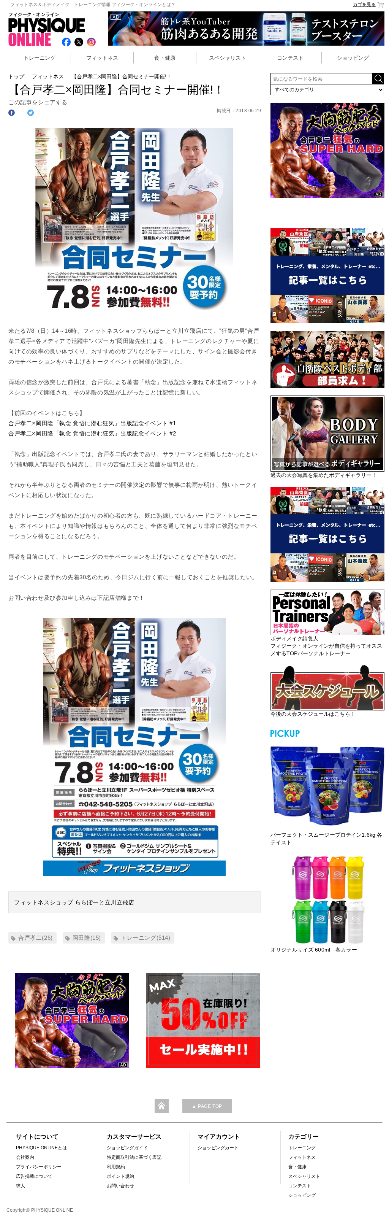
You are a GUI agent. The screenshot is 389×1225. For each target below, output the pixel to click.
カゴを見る (364, 4)
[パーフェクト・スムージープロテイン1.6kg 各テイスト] (327, 785)
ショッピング (353, 58)
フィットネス (102, 58)
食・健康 (165, 58)
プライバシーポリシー (39, 1166)
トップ (16, 76)
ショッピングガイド (127, 1147)
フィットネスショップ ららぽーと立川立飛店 (74, 902)
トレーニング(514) (146, 937)
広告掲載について (34, 1176)
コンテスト (290, 58)
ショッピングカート (218, 1147)
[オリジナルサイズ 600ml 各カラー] (327, 900)
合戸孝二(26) (35, 937)
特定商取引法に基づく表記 (134, 1157)
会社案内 (25, 1157)
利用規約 (116, 1166)
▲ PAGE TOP (207, 1106)
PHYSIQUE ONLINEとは (41, 1147)
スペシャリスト (227, 58)
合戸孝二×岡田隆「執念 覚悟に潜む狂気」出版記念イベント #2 (92, 433)
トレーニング (39, 58)
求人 (20, 1185)
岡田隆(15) (87, 937)
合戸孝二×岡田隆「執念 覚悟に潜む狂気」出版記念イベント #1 (92, 423)
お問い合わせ (120, 1185)
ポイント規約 (120, 1176)
